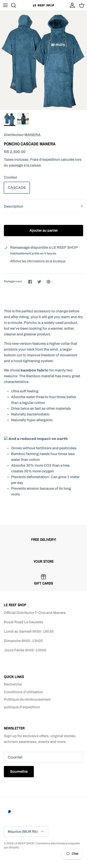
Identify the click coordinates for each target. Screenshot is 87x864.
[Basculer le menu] (5, 5)
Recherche (13, 684)
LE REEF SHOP (24, 843)
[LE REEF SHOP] (43, 5)
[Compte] (71, 5)
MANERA (32, 135)
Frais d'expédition (45, 159)
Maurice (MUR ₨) (23, 831)
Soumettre (19, 771)
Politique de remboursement (27, 699)
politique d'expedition (22, 707)
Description (13, 206)
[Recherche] (16, 5)
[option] (43, 60)
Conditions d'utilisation (23, 692)
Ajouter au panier (43, 230)
